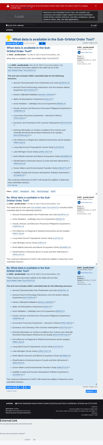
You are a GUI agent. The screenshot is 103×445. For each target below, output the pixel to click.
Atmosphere (24, 191)
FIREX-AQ (18, 143)
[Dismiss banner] (96, 6)
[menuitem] (46, 403)
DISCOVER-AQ (20, 135)
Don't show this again (13, 25)
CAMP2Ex (18, 111)
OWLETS (62, 168)
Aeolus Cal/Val (45, 95)
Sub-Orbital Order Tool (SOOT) (21, 70)
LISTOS (58, 147)
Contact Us (94, 407)
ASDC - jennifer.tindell (85, 47)
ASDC (15, 191)
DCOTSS (65, 123)
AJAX (46, 99)
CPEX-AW (17, 118)
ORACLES (18, 163)
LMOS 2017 (44, 152)
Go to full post (12, 185)
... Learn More (26, 8)
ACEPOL (63, 83)
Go (34, 439)
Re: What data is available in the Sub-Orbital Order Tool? (29, 199)
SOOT (53, 191)
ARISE (60, 104)
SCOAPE (17, 175)
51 (83, 56)
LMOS (41, 243)
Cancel (27, 439)
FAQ (33, 191)
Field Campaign (42, 191)
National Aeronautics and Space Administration (18, 412)
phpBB (77, 409)
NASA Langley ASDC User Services (21, 410)
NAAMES (65, 156)
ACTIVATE (29, 90)
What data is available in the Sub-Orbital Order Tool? (53, 39)
